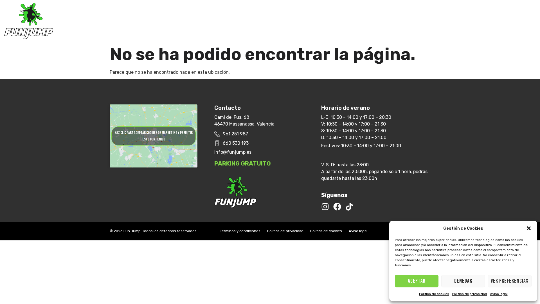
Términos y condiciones (240, 231)
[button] (529, 228)
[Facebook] (337, 207)
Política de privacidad (469, 294)
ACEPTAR (417, 281)
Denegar (463, 281)
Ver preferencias (509, 281)
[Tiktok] (349, 207)
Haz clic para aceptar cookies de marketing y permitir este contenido (154, 136)
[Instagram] (325, 207)
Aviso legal (499, 294)
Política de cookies (434, 294)
